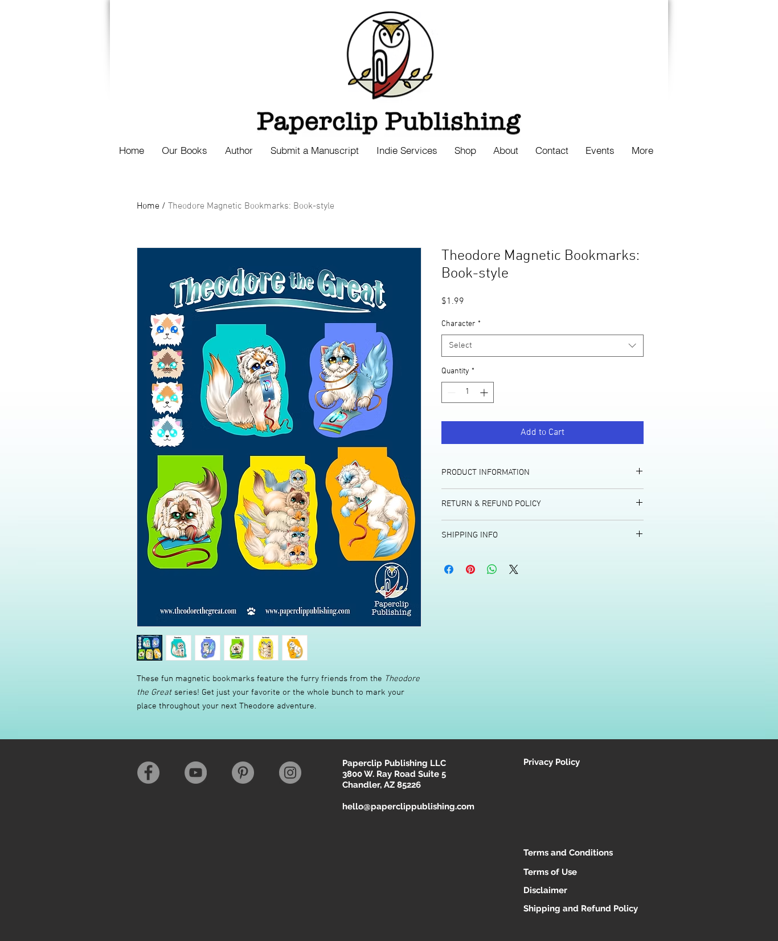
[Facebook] (148, 772)
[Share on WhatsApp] (492, 569)
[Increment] (485, 392)
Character (461, 324)
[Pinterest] (243, 772)
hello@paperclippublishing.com (408, 806)
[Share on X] (514, 569)
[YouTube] (196, 772)
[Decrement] (450, 392)
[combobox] (542, 346)
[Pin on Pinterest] (470, 569)
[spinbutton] (467, 392)
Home (148, 206)
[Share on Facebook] (449, 569)
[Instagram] (290, 772)
